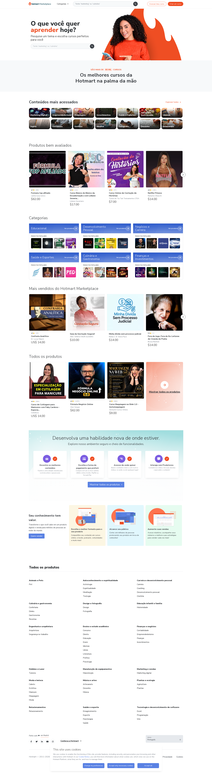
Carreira (140, 584)
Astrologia (87, 584)
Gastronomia (34, 615)
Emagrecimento (89, 711)
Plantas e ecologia (146, 680)
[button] (164, 739)
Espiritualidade (89, 588)
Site (138, 719)
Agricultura (141, 684)
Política (86, 657)
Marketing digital (144, 673)
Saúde (85, 723)
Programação (142, 715)
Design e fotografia (92, 603)
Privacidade (167, 757)
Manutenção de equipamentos (97, 669)
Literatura (87, 654)
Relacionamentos (37, 707)
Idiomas (86, 646)
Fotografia (87, 611)
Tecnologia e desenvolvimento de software (158, 707)
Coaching (140, 588)
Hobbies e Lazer (36, 669)
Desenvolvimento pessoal (148, 592)
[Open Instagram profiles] (53, 741)
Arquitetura (34, 630)
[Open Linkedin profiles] (42, 741)
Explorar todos (172, 102)
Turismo (32, 673)
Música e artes (90, 680)
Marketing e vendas (146, 669)
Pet (30, 584)
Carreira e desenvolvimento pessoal (154, 580)
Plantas (140, 688)
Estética (32, 688)
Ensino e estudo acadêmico (96, 626)
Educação (87, 638)
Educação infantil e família (149, 603)
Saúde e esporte (91, 707)
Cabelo (32, 684)
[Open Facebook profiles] (31, 741)
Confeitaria (33, 607)
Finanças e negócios (146, 626)
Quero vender (36, 536)
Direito (86, 634)
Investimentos (143, 642)
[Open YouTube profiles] (47, 741)
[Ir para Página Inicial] (40, 4)
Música (86, 692)
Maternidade (142, 607)
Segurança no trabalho (38, 634)
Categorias (61, 4)
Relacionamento (36, 711)
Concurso (87, 630)
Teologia (87, 596)
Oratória (140, 596)
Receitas (33, 619)
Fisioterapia (88, 719)
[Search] (135, 4)
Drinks (31, 611)
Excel (139, 711)
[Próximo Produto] (183, 172)
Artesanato (88, 684)
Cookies (179, 757)
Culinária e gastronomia (40, 603)
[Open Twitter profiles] (37, 741)
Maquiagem (34, 696)
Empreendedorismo (145, 634)
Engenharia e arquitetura (41, 626)
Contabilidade (143, 630)
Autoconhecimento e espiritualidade (100, 580)
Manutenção (88, 673)
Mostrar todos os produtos (105, 484)
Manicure (33, 692)
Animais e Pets (36, 580)
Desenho (87, 688)
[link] (39, 113)
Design (86, 607)
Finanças (140, 638)
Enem (85, 642)
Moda (31, 700)
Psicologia (87, 661)
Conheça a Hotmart (69, 741)
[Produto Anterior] (28, 172)
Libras (85, 650)
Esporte (86, 715)
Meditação (87, 592)
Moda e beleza (36, 680)
